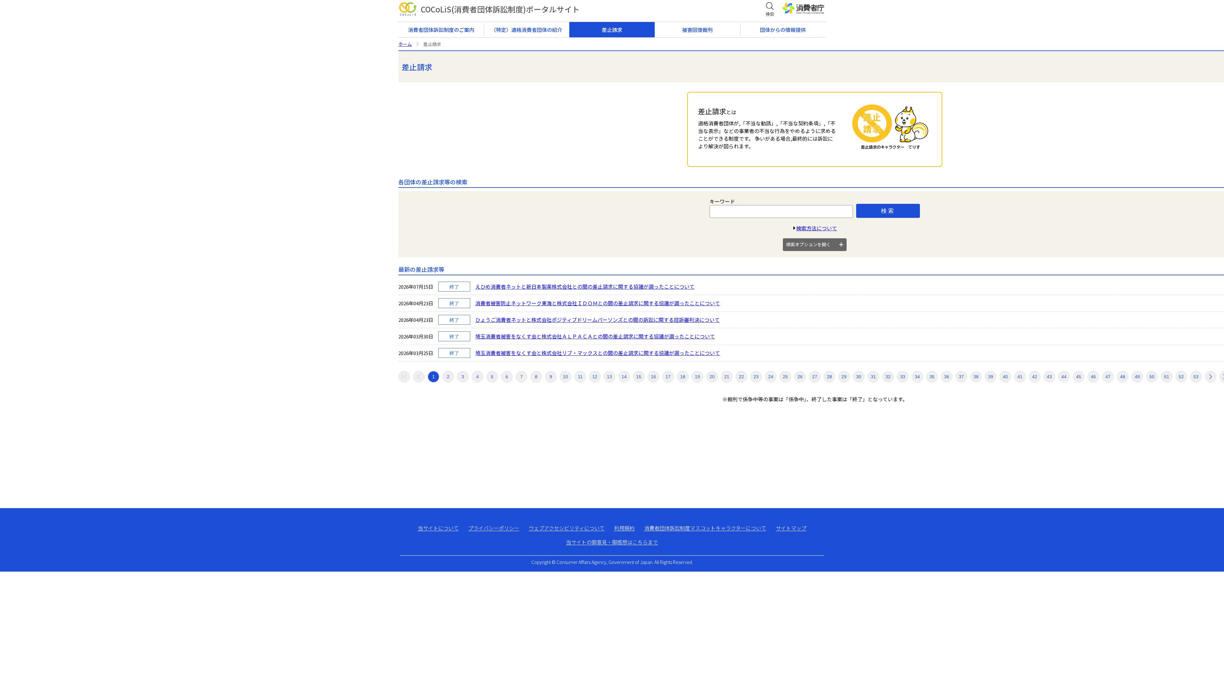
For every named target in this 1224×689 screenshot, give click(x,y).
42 (1034, 376)
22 (741, 376)
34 (917, 376)
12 (594, 376)
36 (946, 376)
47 (1108, 376)
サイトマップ (791, 528)
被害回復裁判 (697, 29)
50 (1152, 376)
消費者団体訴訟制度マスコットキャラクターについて (705, 528)
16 (653, 376)
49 (1137, 376)
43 (1049, 376)
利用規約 (624, 528)
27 (814, 376)
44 (1064, 376)
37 (961, 376)
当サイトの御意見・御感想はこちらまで (612, 542)
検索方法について (816, 228)
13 (609, 376)
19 (697, 376)
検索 (888, 211)
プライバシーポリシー (493, 528)
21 (726, 376)
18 (682, 376)
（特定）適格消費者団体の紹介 (526, 29)
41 (1020, 376)
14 (624, 376)
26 (800, 376)
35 (932, 376)
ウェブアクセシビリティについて (567, 528)
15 (638, 376)
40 (1005, 376)
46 (1093, 376)
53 (1195, 376)
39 (990, 376)
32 (888, 376)
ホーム (405, 44)
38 (976, 376)
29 (844, 376)
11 (580, 376)
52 (1181, 376)
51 (1166, 376)
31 (873, 376)
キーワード (722, 201)
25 (785, 376)
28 (829, 376)
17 (668, 376)
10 (565, 376)
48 (1122, 376)
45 (1078, 376)
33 (902, 376)
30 (858, 376)
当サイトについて (438, 528)
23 (756, 376)
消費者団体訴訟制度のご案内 (441, 29)
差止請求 (612, 29)
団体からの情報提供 (783, 29)
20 (712, 376)
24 (770, 376)
